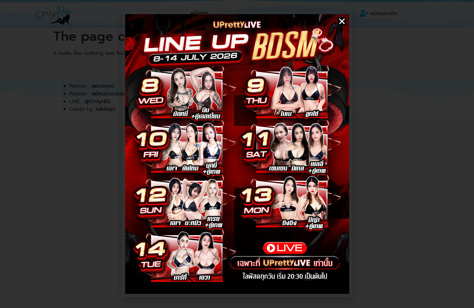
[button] (342, 21)
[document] (237, 154)
